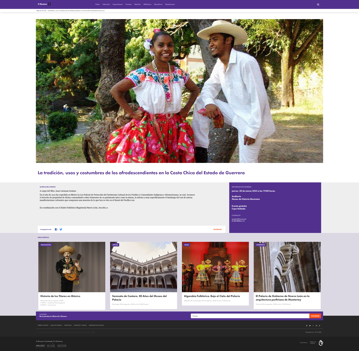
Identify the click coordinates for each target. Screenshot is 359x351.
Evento (44, 10)
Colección (106, 4)
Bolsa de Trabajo (56, 325)
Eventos (129, 4)
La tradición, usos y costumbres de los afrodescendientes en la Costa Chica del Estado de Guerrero (76, 10)
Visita (97, 4)
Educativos (158, 4)
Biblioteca (147, 4)
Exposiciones (118, 4)
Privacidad (318, 332)
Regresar (218, 229)
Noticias (137, 4)
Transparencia (310, 332)
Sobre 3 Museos (43, 325)
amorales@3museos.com (239, 219)
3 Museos (42, 4)
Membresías (170, 4)
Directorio (68, 325)
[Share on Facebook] (55, 229)
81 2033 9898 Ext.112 (238, 221)
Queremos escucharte (96, 325)
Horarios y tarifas (80, 325)
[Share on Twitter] (60, 229)
